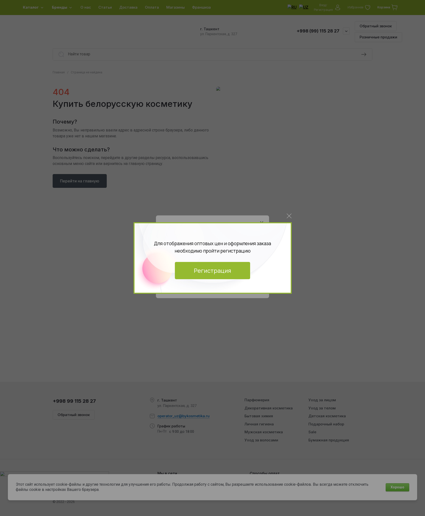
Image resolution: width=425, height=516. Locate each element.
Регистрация (212, 270)
